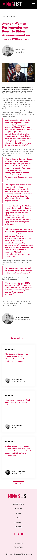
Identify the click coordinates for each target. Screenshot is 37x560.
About (18, 518)
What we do (18, 504)
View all (18, 484)
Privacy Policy (18, 547)
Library (18, 509)
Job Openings (18, 543)
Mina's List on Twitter (9, 305)
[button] (33, 4)
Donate (18, 527)
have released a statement (22, 104)
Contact (18, 522)
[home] (12, 4)
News (18, 513)
